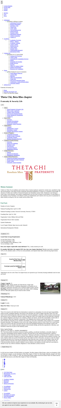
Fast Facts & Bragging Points (17, 80)
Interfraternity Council (12, 128)
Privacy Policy (7, 397)
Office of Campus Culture (16, 66)
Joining (3, 300)
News (5, 16)
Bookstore (6, 380)
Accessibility (7, 393)
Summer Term (13, 49)
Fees (2, 254)
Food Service (10, 146)
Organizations (7, 125)
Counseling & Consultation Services (19, 59)
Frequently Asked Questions (14, 124)
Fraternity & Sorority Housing (11, 140)
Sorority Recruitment (12, 122)
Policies (9, 152)
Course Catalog (14, 44)
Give (5, 14)
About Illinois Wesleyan (16, 73)
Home (5, 90)
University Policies (15, 83)
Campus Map (13, 74)
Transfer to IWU (14, 33)
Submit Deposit (14, 31)
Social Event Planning (12, 153)
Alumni (6, 9)
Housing (12, 64)
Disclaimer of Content (9, 394)
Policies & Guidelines (12, 143)
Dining (12, 60)
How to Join (7, 118)
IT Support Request (12, 147)
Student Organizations (15, 67)
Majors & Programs (9, 383)
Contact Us (13, 37)
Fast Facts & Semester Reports (14, 113)
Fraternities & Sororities (16, 61)
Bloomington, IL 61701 (10, 373)
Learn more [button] (24, 405)
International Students (15, 34)
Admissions (7, 20)
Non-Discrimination (9, 396)
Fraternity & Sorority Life (10, 91)
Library (6, 390)
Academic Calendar (15, 43)
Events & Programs (9, 133)
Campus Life (7, 53)
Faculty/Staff (7, 7)
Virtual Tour (13, 27)
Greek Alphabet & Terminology (15, 115)
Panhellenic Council (12, 130)
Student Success (14, 46)
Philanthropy (4, 293)
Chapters (9, 127)
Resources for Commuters (16, 69)
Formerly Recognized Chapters (15, 131)
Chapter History (5, 346)
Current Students (8, 6)
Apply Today (13, 28)
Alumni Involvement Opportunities (16, 158)
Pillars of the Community (13, 110)
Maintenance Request (12, 149)
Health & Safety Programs (13, 136)
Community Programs (12, 134)
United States (7, 375)
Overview (9, 119)
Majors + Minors (14, 41)
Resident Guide (11, 145)
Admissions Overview (15, 23)
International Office (15, 51)
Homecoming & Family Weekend (15, 159)
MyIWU (6, 13)
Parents (5, 10)
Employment (7, 387)
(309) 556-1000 (8, 376)
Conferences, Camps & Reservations (19, 82)
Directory (12, 76)
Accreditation (7, 386)
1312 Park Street (8, 372)
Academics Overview (15, 40)
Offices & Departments (16, 77)
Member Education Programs (14, 139)
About (5, 70)
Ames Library (13, 47)
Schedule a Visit (14, 25)
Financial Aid (7, 389)
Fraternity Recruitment (12, 121)
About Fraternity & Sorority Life (15, 109)
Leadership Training (12, 137)
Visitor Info (13, 79)
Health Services (14, 63)
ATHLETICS (7, 84)
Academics (6, 38)
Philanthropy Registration (13, 155)
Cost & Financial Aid (15, 30)
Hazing (3, 309)
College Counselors (15, 36)
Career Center (13, 57)
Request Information (15, 24)
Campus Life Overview (16, 56)
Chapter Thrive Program (13, 112)
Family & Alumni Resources (10, 156)
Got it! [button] (57, 404)
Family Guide (10, 161)
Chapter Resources (8, 150)
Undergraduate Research (16, 50)
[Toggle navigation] (2, 105)
